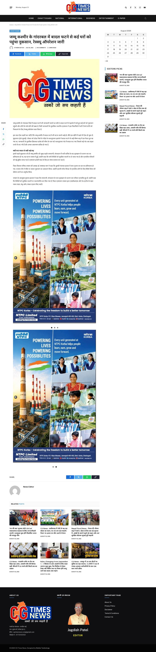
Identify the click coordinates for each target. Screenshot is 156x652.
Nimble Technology (42, 648)
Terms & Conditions (112, 613)
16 (143, 46)
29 (137, 53)
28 (132, 53)
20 (126, 49)
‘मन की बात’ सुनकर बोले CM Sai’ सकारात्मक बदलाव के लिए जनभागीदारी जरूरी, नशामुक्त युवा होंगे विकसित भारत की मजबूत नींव (22, 531)
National (60, 18)
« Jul (106, 61)
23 (143, 49)
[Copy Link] (3, 144)
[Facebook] (3, 129)
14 (131, 46)
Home (31, 18)
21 (131, 49)
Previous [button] (15, 257)
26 (120, 53)
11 (114, 46)
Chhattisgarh (45, 18)
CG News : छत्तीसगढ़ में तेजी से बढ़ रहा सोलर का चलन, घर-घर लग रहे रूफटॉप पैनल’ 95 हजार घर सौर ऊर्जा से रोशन (53, 530)
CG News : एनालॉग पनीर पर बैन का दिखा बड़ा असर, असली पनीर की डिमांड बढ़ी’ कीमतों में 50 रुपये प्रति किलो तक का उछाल (23, 565)
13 (126, 46)
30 (143, 53)
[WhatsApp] (3, 139)
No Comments (41, 47)
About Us (108, 602)
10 (108, 46)
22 (137, 49)
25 (114, 53)
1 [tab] (51, 327)
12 (120, 46)
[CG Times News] (78, 7)
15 (137, 46)
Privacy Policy (110, 606)
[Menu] (11, 7)
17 (108, 49)
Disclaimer (108, 610)
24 (108, 53)
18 (114, 49)
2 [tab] (54, 327)
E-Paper (121, 18)
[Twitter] (3, 134)
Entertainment (106, 18)
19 (120, 49)
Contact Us (109, 617)
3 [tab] (57, 327)
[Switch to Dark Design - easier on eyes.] (145, 18)
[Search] (126, 7)
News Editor (20, 47)
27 (126, 53)
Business (90, 18)
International (75, 18)
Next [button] (93, 257)
